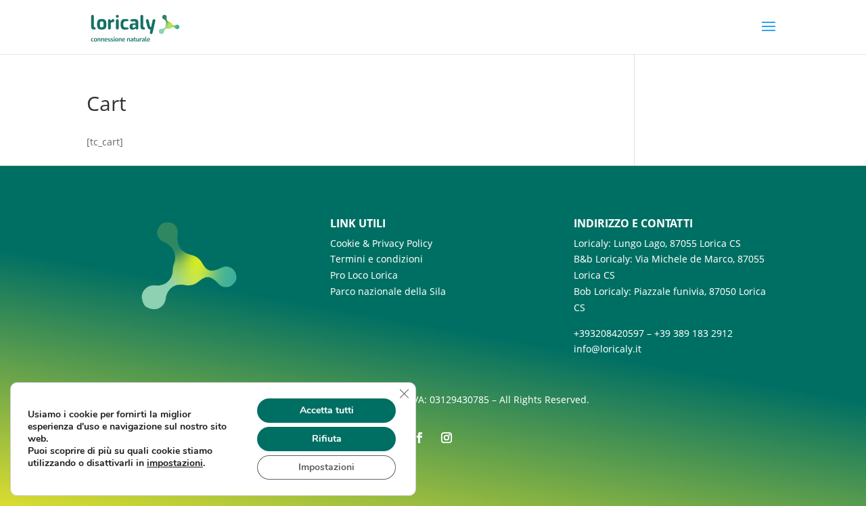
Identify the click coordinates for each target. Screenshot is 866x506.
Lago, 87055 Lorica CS (692, 243)
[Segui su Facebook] (419, 437)
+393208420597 (609, 333)
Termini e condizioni (376, 258)
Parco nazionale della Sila (388, 291)
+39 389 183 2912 (693, 333)
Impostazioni (326, 467)
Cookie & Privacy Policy (381, 243)
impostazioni (175, 463)
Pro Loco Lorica (364, 275)
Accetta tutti (327, 410)
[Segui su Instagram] (446, 437)
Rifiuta (327, 438)
